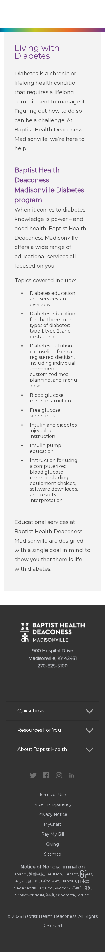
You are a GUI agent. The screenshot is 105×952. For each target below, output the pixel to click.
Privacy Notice (52, 814)
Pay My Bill (52, 834)
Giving (52, 844)
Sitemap (52, 854)
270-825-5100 (53, 666)
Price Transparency (52, 804)
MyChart (52, 824)
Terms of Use (52, 794)
